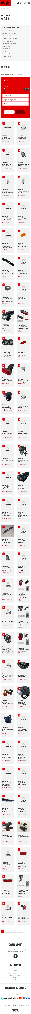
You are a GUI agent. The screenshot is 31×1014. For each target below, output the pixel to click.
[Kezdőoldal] (5, 3)
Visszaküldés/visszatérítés (15, 980)
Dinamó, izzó (6, 46)
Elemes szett (6, 54)
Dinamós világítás (7, 41)
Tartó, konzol (6, 49)
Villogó (4, 51)
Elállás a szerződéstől (15, 975)
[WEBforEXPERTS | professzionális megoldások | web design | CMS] (15, 1010)
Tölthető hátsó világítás (9, 38)
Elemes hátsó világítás (9, 33)
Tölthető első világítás (9, 36)
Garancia (15, 977)
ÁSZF (15, 971)
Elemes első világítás (8, 31)
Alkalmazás (20, 112)
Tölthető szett (6, 56)
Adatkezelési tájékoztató (15, 973)
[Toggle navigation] (29, 3)
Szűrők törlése (9, 112)
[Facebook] (15, 956)
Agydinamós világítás (9, 43)
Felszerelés (6, 8)
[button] (15, 95)
